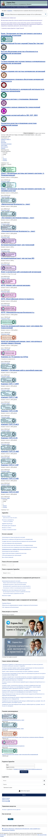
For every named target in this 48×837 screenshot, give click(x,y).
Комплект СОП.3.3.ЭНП (10, 492)
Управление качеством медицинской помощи (14, 590)
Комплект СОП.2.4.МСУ (10, 424)
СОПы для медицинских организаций (11, 555)
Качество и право (6, 595)
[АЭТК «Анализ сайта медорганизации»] (8, 281)
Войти (24, 795)
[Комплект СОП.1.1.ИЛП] (8, 380)
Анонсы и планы (6, 516)
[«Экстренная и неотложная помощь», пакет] (9, 725)
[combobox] (8, 573)
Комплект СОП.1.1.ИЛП (10, 384)
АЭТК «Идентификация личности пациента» (13, 746)
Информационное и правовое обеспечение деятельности (16, 549)
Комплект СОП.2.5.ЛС (9, 438)
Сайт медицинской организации (10, 607)
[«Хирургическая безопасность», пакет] (8, 200)
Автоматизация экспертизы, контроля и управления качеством (16, 591)
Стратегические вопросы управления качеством (13, 593)
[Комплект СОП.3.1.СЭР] (8, 461)
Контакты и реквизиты (8, 520)
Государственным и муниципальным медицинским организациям (19, 541)
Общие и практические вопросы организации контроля (15, 582)
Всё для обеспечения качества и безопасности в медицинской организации (19, 52)
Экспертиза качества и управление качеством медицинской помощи (19, 547)
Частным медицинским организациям (12, 543)
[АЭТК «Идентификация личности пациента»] (9, 742)
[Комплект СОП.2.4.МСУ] (8, 420)
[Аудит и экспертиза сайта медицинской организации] (8, 268)
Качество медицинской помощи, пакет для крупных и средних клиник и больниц (23, 737)
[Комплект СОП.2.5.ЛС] (8, 434)
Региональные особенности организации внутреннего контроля (17, 588)
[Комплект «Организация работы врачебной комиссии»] (8, 366)
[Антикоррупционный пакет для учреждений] (8, 241)
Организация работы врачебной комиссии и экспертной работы (16, 586)
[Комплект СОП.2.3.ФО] (8, 407)
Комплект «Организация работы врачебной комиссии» (21, 370)
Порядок (3, 148)
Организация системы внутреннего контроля (13, 537)
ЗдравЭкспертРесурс (7, 523)
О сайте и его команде (8, 521)
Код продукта (4, 147)
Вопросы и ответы (6, 527)
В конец (5, 160)
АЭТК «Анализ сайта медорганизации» (15, 285)
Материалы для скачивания (9, 525)
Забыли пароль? (6, 798)
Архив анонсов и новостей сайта (10, 517)
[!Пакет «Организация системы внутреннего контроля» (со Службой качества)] (8, 185)
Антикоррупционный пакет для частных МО (17, 258)
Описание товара (5, 181)
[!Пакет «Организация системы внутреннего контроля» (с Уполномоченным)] (8, 169)
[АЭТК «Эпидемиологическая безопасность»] (8, 308)
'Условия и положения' (19, 769)
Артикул (3, 141)
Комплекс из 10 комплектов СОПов (14, 357)
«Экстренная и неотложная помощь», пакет (13, 728)
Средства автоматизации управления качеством (14, 553)
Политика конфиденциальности (34, 769)
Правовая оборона (6, 603)
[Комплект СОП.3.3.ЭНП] (8, 488)
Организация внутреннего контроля (11, 581)
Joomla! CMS (3, 834)
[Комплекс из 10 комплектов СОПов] (8, 353)
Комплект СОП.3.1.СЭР (10, 465)
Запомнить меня (8, 787)
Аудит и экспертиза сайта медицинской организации (21, 272)
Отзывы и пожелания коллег (9, 529)
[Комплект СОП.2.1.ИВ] (8, 393)
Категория (3, 142)
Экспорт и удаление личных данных (11, 809)
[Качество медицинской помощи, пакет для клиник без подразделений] (9, 750)
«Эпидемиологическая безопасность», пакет (13, 720)
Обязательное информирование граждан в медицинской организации (20, 605)
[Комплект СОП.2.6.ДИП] (8, 447)
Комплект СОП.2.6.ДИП (10, 451)
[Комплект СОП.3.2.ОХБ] (8, 474)
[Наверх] (46, 834)
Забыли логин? (5, 799)
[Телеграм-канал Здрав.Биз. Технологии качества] (24, 626)
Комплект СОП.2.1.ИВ (9, 397)
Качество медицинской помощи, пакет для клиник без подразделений (20, 754)
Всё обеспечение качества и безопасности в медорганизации (17, 545)
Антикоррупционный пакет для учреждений (17, 245)
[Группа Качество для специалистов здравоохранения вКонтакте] (24, 647)
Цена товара (4, 145)
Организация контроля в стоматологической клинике (14, 584)
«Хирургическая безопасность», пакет (15, 204)
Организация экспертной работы (10, 551)
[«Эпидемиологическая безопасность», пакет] (9, 716)
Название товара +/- (6, 139)
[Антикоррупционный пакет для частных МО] (8, 254)
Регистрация (5, 801)
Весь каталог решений (7, 557)
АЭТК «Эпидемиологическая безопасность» (17, 312)
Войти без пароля (25, 791)
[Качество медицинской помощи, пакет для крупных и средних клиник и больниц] (9, 733)
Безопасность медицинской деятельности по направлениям (17, 539)
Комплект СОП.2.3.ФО (9, 411)
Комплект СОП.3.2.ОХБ (10, 478)
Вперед (5, 159)
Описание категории (6, 144)
